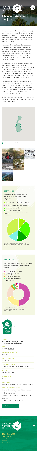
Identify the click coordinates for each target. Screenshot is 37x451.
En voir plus (9, 215)
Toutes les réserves (11, 406)
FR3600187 (11, 349)
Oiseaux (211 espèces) (12, 275)
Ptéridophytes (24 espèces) (13, 278)
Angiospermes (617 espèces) (14, 271)
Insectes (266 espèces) (12, 273)
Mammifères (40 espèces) (13, 276)
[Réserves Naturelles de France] (12, 8)
